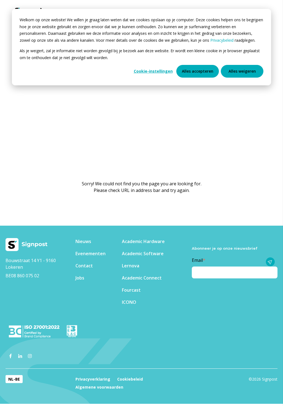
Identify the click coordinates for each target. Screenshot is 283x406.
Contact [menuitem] (84, 266)
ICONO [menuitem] (129, 302)
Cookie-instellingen (153, 71)
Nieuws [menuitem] (83, 241)
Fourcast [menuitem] (131, 290)
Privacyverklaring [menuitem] (92, 379)
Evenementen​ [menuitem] (90, 254)
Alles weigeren (242, 71)
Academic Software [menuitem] (143, 254)
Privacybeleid (222, 40)
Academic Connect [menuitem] (142, 278)
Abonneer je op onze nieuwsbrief (224, 248)
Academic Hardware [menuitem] (143, 241)
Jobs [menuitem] (79, 278)
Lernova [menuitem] (130, 266)
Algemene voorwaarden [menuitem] (99, 387)
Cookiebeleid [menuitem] (130, 379)
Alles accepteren (197, 71)
